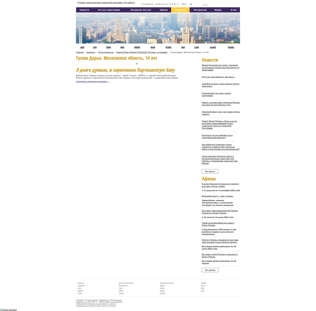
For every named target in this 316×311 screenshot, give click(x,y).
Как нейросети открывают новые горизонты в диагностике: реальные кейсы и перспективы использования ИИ (220, 147)
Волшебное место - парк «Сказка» (217, 196)
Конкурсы (180, 10)
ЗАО (183, 47)
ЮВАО (137, 47)
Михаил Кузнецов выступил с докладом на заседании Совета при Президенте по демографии (220, 67)
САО (95, 47)
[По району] (106, 3)
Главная (80, 52)
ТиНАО (231, 47)
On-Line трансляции (109, 10)
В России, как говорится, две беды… (218, 77)
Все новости (210, 171)
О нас (234, 10)
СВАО (108, 47)
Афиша (164, 10)
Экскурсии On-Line (140, 10)
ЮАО (153, 47)
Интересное (200, 10)
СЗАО (196, 47)
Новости (84, 10)
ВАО (122, 47)
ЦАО (82, 47)
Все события (210, 270)
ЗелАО (213, 47)
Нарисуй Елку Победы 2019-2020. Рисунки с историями (141, 52)
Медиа (217, 10)
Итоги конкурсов (105, 52)
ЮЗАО (168, 47)
